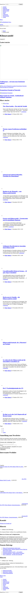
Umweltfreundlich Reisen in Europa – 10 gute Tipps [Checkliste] (15, 271)
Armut (4, 17)
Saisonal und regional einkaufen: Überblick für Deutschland (12, 175)
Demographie (6, 16)
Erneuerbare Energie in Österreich (10, 90)
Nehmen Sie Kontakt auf (5, 523)
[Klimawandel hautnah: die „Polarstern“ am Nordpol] (15, 325)
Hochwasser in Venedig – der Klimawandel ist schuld (11, 298)
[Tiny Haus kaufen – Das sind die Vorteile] (15, 103)
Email (1, 445)
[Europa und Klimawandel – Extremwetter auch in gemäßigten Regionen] (15, 210)
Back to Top (3, 575)
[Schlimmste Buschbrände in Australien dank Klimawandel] (15, 237)
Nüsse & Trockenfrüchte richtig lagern (11, 548)
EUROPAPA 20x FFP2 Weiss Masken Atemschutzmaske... (14, 504)
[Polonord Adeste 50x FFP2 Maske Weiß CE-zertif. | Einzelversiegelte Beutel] (15, 465)
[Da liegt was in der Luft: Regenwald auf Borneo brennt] (15, 405)
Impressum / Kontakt (7, 571)
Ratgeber (5, 8)
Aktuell (4, 6)
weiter (4, 432)
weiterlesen (23, 111)
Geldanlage (5, 14)
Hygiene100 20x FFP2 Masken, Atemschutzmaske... (13, 516)
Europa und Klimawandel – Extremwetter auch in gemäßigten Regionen (15, 219)
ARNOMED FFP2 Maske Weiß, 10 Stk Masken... (11, 492)
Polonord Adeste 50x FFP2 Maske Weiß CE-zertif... (12, 466)
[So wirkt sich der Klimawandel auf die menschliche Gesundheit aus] (15, 352)
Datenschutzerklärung (8, 573)
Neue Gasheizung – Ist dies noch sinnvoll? (12, 554)
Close (1, 576)
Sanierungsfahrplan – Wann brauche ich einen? (13, 553)
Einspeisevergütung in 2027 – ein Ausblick (12, 552)
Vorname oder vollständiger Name (8, 442)
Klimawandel (6, 10)
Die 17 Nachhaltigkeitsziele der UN (13, 388)
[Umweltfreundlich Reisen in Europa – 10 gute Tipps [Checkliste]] (15, 263)
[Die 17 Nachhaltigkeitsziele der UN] (15, 379)
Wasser (4, 12)
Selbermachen (6, 9)
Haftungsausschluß (7, 570)
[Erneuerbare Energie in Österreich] (14, 86)
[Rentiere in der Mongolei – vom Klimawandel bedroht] (15, 183)
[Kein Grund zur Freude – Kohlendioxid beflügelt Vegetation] (14, 93)
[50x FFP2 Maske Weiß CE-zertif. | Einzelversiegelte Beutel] (11, 479)
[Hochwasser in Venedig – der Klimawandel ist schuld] (15, 289)
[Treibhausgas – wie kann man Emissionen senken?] (14, 62)
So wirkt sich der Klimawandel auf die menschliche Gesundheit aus (14, 360)
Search (20, 4)
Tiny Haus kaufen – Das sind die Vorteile (15, 106)
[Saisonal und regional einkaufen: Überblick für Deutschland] (15, 157)
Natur (4, 13)
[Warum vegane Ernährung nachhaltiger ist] (15, 121)
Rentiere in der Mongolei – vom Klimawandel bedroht (12, 192)
